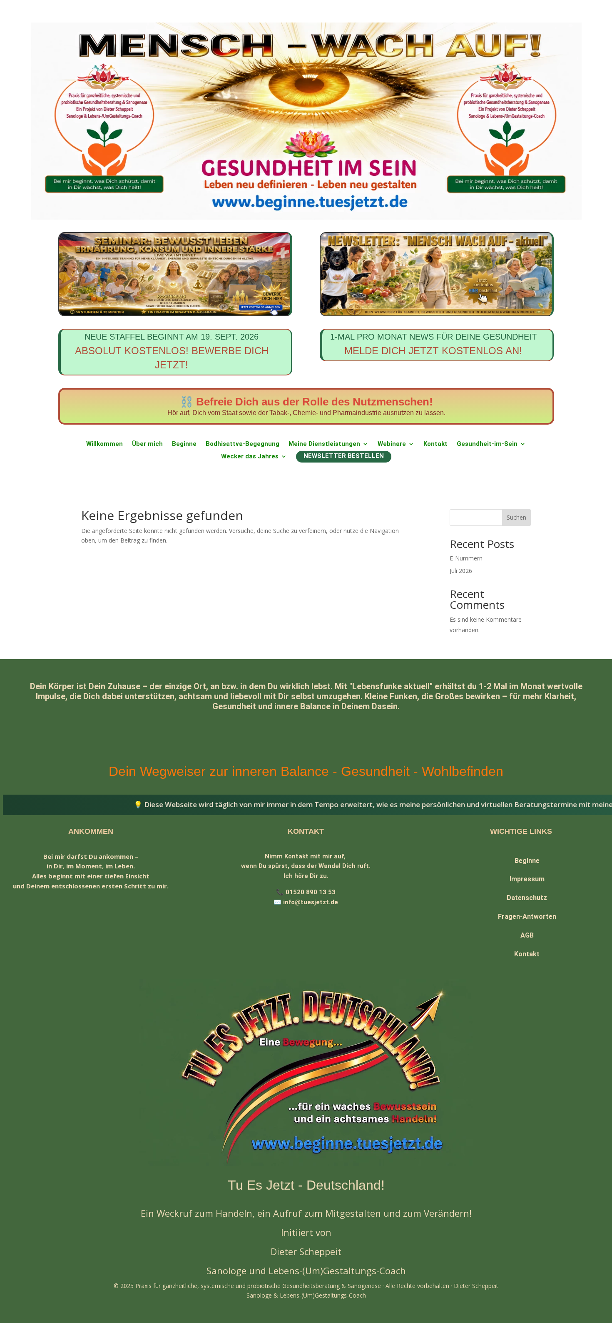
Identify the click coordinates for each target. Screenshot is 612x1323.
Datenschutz (527, 898)
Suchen (516, 517)
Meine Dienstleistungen (324, 444)
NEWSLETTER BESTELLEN (344, 456)
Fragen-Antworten (527, 916)
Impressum (527, 879)
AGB (527, 935)
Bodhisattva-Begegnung (242, 444)
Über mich (147, 444)
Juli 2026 (461, 571)
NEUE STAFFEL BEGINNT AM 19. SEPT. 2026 (172, 351)
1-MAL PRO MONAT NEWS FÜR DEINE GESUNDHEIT (433, 344)
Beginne (184, 444)
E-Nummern (466, 558)
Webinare (392, 444)
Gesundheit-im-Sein (487, 444)
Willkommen (104, 444)
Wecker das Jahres (250, 456)
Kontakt (435, 444)
